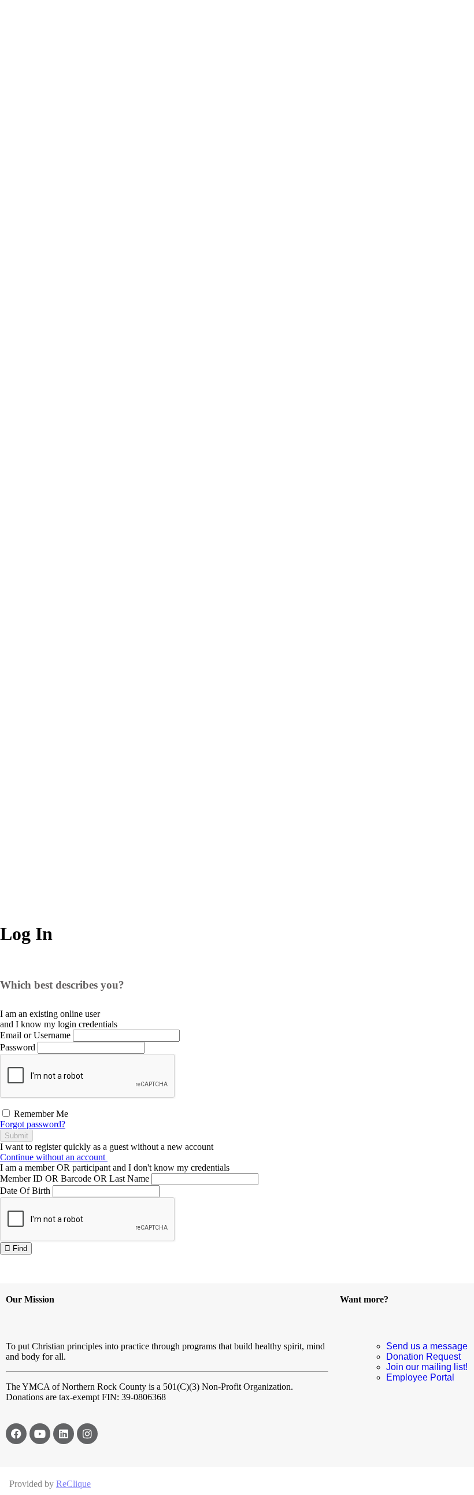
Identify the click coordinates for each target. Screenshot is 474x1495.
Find (18, 1248)
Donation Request (423, 1356)
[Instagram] (87, 1433)
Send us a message (427, 1346)
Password (17, 1047)
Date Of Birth (25, 1191)
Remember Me (40, 1114)
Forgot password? (32, 1124)
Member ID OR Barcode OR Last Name (74, 1178)
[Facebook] (16, 1433)
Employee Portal (420, 1377)
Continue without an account (54, 1157)
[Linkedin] (63, 1433)
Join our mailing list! (427, 1367)
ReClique (73, 1484)
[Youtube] (39, 1433)
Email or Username (35, 1035)
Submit (16, 1135)
